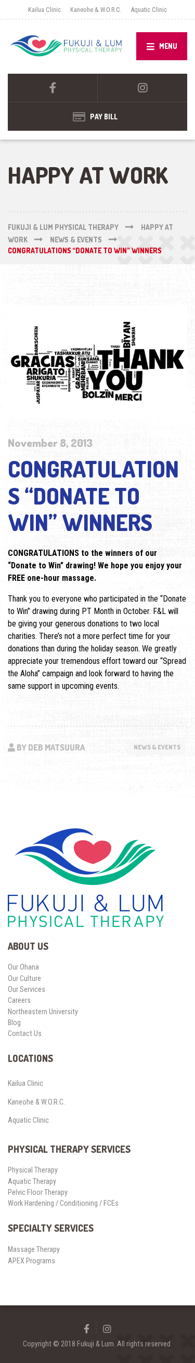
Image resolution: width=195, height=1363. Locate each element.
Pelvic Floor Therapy (38, 1192)
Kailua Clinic (44, 9)
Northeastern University (43, 1011)
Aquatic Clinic (149, 9)
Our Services (26, 989)
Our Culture (24, 978)
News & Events (157, 747)
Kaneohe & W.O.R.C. (96, 9)
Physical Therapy (33, 1170)
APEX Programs (31, 1261)
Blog (14, 1022)
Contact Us (25, 1033)
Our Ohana (23, 967)
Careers (19, 1000)
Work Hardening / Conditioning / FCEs (63, 1203)
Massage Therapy (34, 1249)
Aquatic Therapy (32, 1181)
